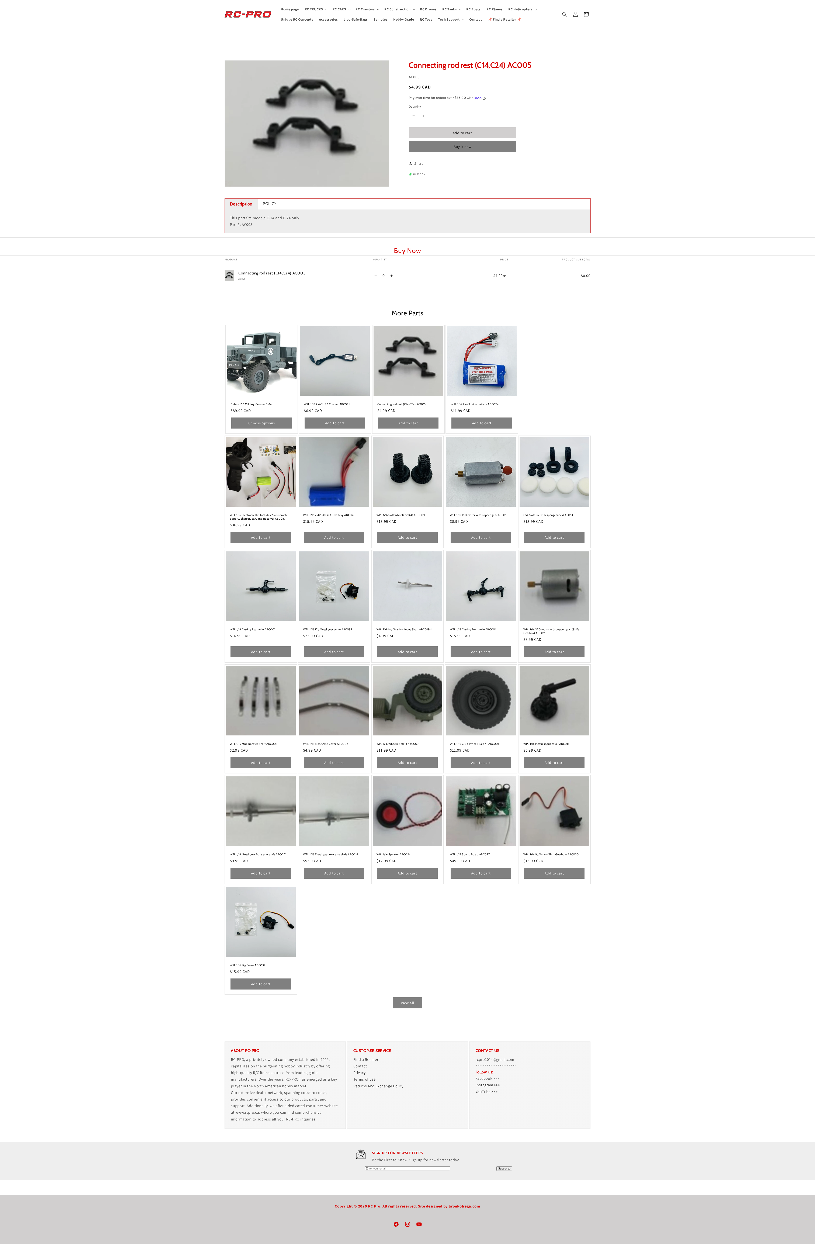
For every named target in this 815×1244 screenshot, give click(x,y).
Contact (360, 1065)
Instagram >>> (488, 1084)
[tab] (241, 204)
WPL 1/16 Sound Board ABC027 (470, 854)
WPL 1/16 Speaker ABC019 (393, 854)
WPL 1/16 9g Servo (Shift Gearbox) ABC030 (551, 854)
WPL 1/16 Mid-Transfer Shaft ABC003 (253, 743)
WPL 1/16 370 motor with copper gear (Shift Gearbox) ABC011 (551, 631)
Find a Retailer (365, 1059)
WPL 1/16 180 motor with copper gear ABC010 (479, 515)
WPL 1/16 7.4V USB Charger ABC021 (327, 404)
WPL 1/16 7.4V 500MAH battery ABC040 (329, 515)
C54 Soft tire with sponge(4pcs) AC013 (548, 515)
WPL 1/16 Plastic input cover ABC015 (546, 743)
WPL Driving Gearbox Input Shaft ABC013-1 (404, 629)
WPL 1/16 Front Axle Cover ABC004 (325, 743)
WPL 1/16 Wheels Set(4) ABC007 (398, 743)
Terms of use (364, 1079)
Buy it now (463, 146)
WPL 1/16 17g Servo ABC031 (247, 965)
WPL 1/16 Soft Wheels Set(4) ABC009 (401, 515)
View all (407, 1002)
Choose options (261, 422)
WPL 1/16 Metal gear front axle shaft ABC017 (258, 854)
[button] (316, 9)
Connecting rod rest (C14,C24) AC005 (401, 404)
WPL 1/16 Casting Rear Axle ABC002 (253, 629)
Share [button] (418, 163)
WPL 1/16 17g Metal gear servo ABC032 (327, 629)
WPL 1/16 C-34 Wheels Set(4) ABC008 (475, 743)
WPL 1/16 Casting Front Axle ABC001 (473, 629)
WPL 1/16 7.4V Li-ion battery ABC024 (475, 404)
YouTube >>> (487, 1091)
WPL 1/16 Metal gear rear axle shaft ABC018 (330, 854)
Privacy (359, 1072)
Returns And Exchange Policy (378, 1085)
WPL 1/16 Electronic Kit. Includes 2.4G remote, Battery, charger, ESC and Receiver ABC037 (259, 516)
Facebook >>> (487, 1078)
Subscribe (504, 1168)
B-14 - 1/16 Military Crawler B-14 (251, 404)
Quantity (415, 106)
